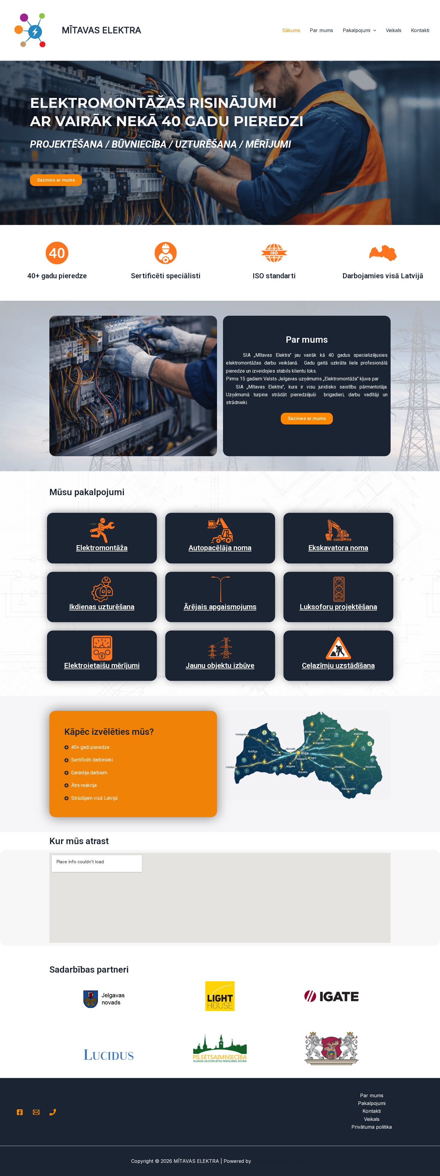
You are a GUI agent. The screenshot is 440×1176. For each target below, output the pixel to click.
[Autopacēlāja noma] (220, 530)
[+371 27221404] (52, 1112)
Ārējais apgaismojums (220, 607)
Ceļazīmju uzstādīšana (338, 665)
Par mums (321, 30)
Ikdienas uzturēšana (101, 607)
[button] (373, 30)
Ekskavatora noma (338, 548)
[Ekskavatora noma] (338, 530)
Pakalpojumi (356, 30)
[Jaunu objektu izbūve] (220, 648)
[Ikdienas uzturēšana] (102, 589)
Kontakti (420, 30)
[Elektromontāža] (102, 530)
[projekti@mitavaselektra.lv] (36, 1112)
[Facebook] (19, 1112)
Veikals (393, 30)
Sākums (291, 30)
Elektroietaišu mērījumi (102, 665)
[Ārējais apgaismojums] (220, 589)
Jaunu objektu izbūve (220, 665)
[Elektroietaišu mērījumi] (102, 648)
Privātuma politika (371, 1127)
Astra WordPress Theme (281, 1161)
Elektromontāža (102, 548)
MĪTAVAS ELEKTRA (101, 30)
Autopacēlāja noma (220, 548)
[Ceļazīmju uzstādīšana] (338, 648)
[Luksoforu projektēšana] (338, 589)
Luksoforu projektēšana (338, 607)
